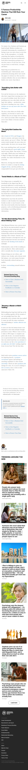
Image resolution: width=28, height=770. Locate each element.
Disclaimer (3, 753)
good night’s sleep (19, 149)
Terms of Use (4, 757)
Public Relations (5, 727)
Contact (3, 750)
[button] (14, 703)
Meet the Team (4, 748)
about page (17, 394)
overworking (10, 265)
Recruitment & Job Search (7, 723)
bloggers (19, 136)
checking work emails (15, 241)
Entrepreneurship (5, 732)
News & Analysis (5, 737)
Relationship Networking (7, 735)
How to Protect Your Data (13, 292)
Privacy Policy (4, 755)
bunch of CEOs (9, 136)
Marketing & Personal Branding (8, 725)
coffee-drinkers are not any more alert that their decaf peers (13, 106)
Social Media (4, 730)
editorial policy (7, 394)
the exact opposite (19, 251)
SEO (2, 740)
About (2, 745)
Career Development (6, 720)
